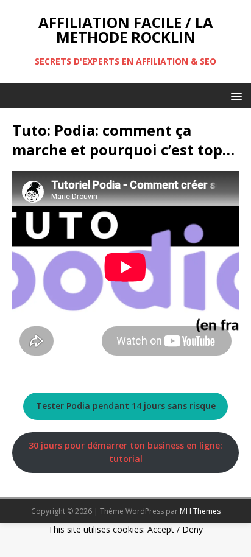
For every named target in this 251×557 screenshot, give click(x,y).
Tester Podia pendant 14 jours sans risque (126, 406)
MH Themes (200, 511)
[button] (234, 95)
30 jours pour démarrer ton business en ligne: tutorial (125, 452)
